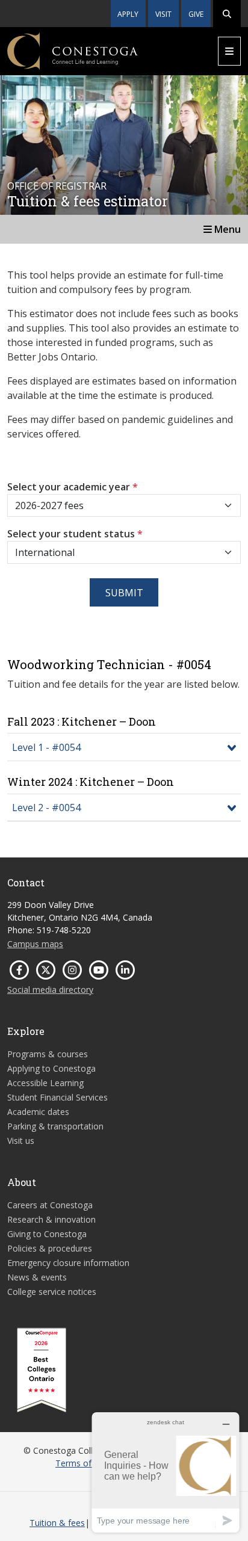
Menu (226, 229)
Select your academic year (72, 486)
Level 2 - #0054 (46, 807)
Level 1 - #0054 (46, 747)
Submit (124, 592)
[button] (227, 13)
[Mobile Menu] (229, 51)
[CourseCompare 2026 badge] (41, 1370)
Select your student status (75, 533)
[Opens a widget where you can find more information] (165, 1472)
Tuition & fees (57, 1522)
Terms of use (81, 1463)
